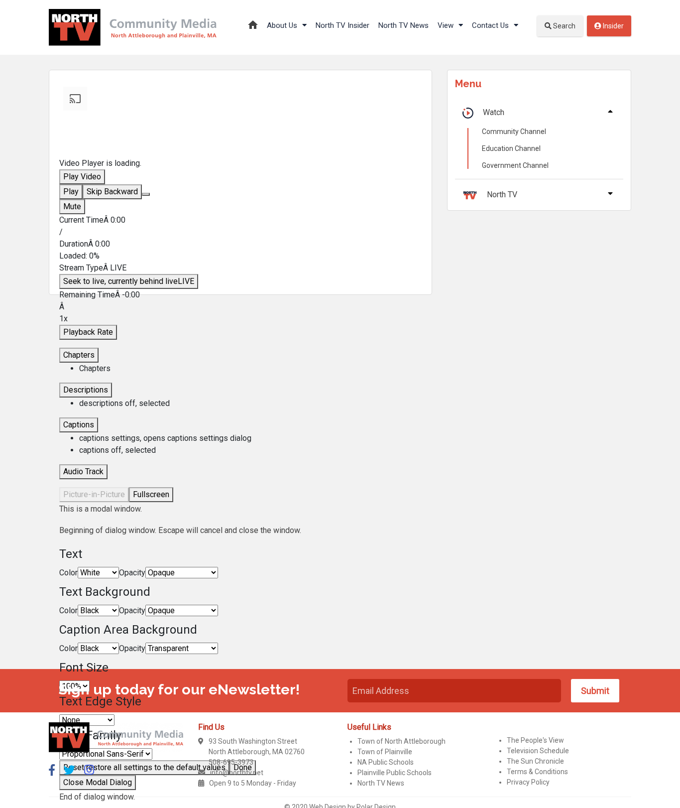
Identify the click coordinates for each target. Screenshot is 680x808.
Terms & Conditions (537, 772)
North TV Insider (342, 25)
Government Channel (515, 165)
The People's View (535, 740)
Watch (493, 112)
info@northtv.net (236, 773)
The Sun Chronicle (535, 761)
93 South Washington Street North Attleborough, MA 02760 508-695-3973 (257, 751)
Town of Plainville (384, 752)
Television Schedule (538, 751)
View (446, 25)
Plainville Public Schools (394, 773)
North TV (502, 194)
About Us (283, 25)
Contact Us (491, 25)
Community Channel (514, 131)
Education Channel (511, 148)
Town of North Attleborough (401, 741)
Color (68, 572)
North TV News (403, 25)
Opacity (132, 572)
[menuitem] (250, 438)
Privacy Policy (528, 782)
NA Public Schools (385, 762)
